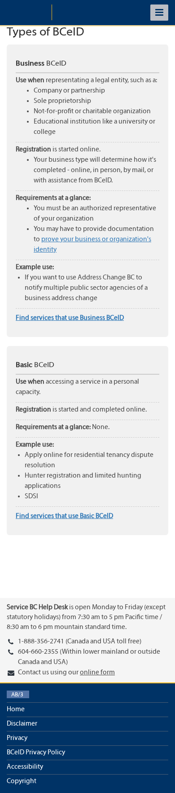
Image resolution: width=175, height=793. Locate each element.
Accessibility (25, 767)
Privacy (17, 738)
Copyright (21, 781)
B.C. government (29, 12)
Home (16, 709)
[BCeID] (76, 12)
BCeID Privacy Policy (36, 752)
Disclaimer (22, 723)
